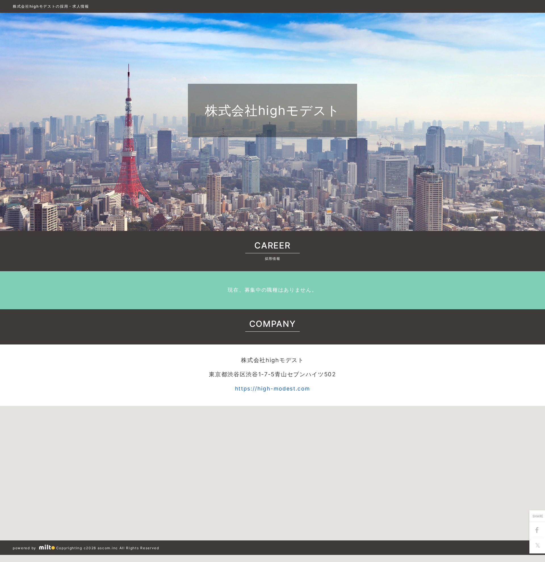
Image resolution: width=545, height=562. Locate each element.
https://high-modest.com (272, 388)
